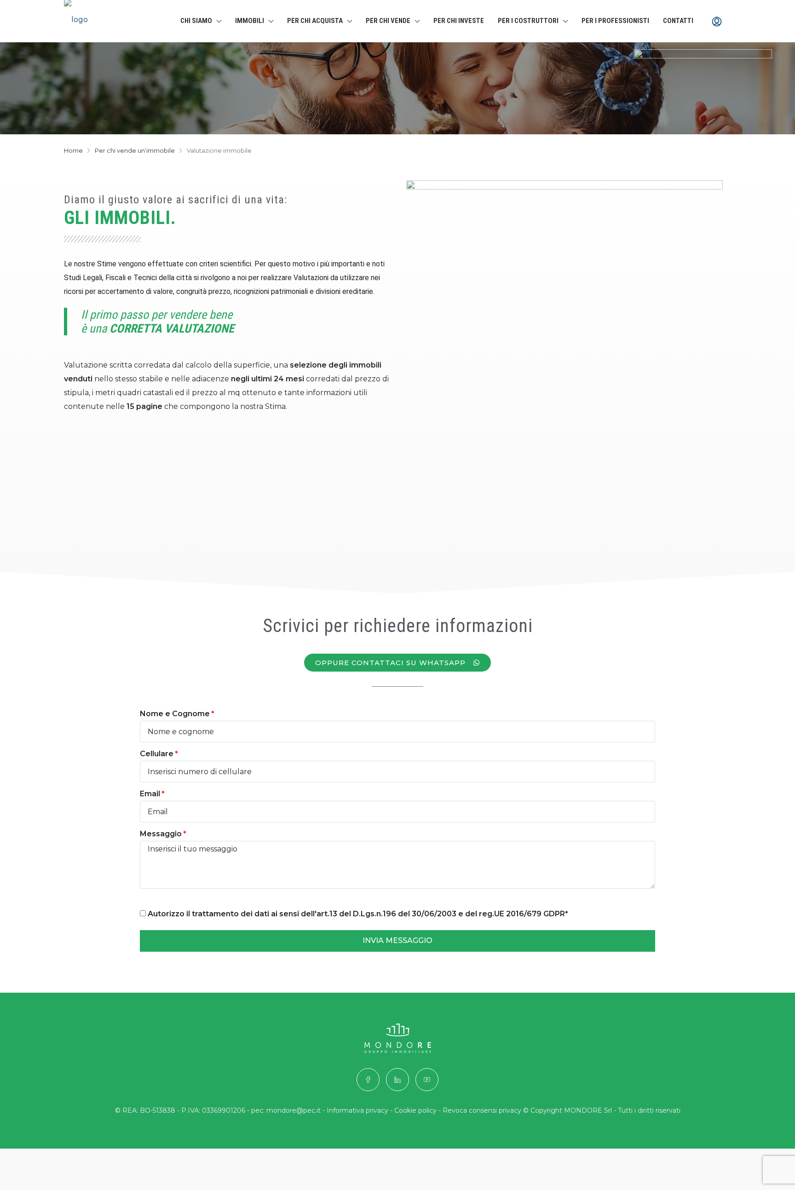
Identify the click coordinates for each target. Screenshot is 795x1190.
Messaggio (161, 833)
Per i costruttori (528, 21)
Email (150, 793)
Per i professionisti (615, 21)
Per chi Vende (388, 21)
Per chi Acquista (315, 21)
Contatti (678, 21)
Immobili (249, 21)
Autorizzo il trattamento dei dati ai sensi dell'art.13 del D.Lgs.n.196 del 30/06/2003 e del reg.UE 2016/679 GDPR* (357, 913)
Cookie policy (415, 1110)
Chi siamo (196, 21)
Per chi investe (458, 21)
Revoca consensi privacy (482, 1110)
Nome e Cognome (175, 713)
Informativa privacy (357, 1110)
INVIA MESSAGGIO (397, 940)
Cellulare (156, 753)
